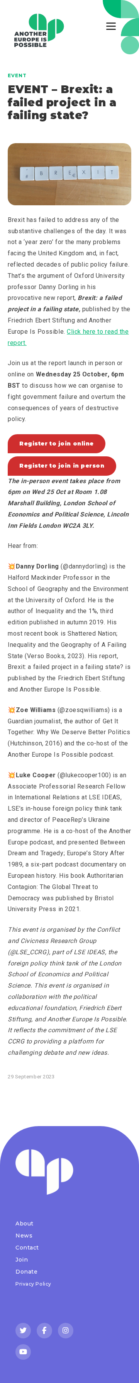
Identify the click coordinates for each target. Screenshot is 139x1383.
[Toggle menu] (111, 26)
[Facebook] (44, 1330)
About (24, 1223)
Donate (26, 1271)
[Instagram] (65, 1330)
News (23, 1235)
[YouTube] (23, 1352)
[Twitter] (23, 1330)
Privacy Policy (33, 1284)
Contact (27, 1247)
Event (17, 75)
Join (21, 1259)
